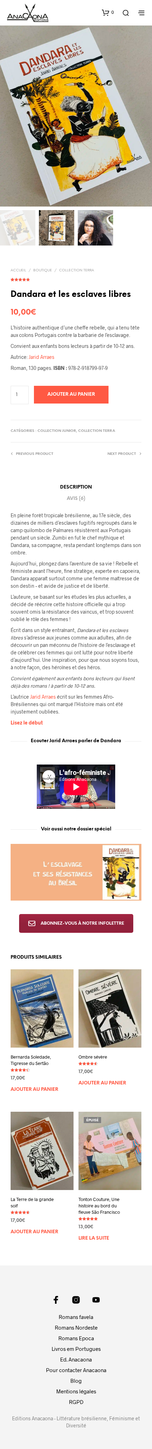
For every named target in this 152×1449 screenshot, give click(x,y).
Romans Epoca (76, 1338)
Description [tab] (76, 487)
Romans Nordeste (76, 1327)
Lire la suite (93, 1238)
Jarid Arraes (41, 357)
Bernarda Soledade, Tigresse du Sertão (31, 1060)
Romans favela (76, 1317)
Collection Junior (56, 431)
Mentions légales (76, 1391)
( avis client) (76, 278)
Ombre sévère (92, 1057)
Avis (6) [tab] (76, 498)
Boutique (42, 270)
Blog (76, 1380)
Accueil (18, 270)
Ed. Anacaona (76, 1359)
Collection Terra (76, 270)
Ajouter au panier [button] (34, 1089)
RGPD (76, 1402)
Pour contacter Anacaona (76, 1370)
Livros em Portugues (76, 1349)
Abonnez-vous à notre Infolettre (82, 923)
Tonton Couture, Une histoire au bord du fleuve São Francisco (99, 1205)
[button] (108, 12)
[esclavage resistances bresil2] (76, 872)
